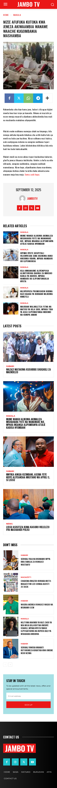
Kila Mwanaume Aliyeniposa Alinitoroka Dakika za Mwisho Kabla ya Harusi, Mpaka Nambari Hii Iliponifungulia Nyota (36, 276)
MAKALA (17, 14)
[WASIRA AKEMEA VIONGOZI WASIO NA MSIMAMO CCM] (10, 604)
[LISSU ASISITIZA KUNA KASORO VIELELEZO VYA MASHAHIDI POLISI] (28, 504)
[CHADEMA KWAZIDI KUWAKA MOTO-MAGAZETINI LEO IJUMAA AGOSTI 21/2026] (10, 582)
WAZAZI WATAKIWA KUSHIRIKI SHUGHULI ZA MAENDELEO (28, 371)
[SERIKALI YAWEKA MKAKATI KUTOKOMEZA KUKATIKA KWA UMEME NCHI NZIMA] (10, 649)
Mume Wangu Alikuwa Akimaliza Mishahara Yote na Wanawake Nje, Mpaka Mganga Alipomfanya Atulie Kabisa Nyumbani (36, 239)
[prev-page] (5, 665)
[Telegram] (38, 98)
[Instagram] (25, 207)
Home (6, 14)
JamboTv (32, 198)
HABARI (10, 366)
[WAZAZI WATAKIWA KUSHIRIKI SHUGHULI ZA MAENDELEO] (28, 346)
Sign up (28, 705)
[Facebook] (9, 98)
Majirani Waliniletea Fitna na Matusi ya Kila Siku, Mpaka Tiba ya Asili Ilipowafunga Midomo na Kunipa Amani (36, 310)
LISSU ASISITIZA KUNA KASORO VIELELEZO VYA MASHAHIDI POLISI (27, 528)
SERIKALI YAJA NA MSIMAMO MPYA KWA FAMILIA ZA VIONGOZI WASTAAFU (35, 561)
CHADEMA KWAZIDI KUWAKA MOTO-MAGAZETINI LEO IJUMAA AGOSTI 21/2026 (36, 583)
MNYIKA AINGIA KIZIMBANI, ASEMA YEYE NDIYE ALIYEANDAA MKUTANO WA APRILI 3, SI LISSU (28, 477)
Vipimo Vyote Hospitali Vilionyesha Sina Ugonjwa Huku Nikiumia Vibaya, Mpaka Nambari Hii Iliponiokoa (36, 257)
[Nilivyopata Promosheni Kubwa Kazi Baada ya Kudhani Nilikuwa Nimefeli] (10, 292)
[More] (47, 98)
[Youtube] (37, 207)
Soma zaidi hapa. (32, 174)
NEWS (9, 524)
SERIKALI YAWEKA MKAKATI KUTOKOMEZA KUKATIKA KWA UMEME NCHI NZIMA (37, 650)
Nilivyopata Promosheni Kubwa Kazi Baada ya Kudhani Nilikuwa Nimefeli (36, 293)
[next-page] (10, 665)
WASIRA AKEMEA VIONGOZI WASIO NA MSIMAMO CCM (37, 606)
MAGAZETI (26, 577)
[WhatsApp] (28, 98)
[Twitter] (19, 98)
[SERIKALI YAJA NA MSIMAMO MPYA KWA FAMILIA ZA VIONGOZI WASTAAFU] (10, 560)
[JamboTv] (23, 198)
